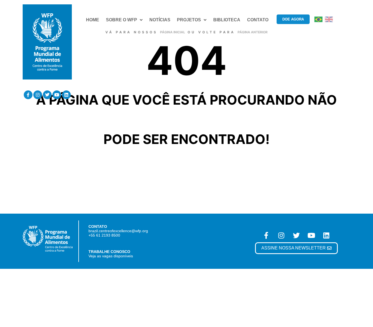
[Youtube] (56, 94)
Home (92, 19)
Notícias (159, 19)
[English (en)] (329, 19)
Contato (257, 19)
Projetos (189, 19)
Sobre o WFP (121, 19)
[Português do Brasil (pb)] (318, 19)
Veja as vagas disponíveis (110, 256)
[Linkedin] (66, 94)
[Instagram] (37, 94)
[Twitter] (47, 94)
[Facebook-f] (28, 94)
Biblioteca (226, 19)
